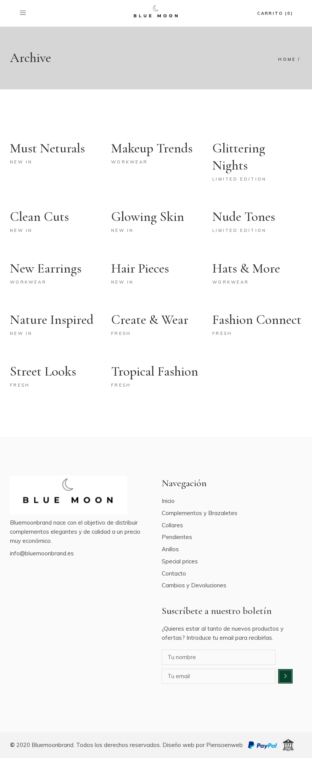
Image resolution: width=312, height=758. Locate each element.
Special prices (180, 561)
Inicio (168, 500)
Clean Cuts (39, 217)
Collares (172, 525)
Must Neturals (47, 148)
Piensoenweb (224, 744)
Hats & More (246, 268)
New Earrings (45, 268)
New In (21, 162)
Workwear (129, 162)
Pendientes (177, 537)
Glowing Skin (147, 217)
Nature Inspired (52, 320)
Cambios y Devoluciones (194, 585)
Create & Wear (149, 320)
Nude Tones (243, 217)
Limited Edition (239, 179)
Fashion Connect (256, 320)
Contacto (174, 573)
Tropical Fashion (154, 371)
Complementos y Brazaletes (199, 513)
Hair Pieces (140, 268)
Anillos (170, 549)
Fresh (121, 333)
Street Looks (43, 371)
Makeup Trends (152, 148)
